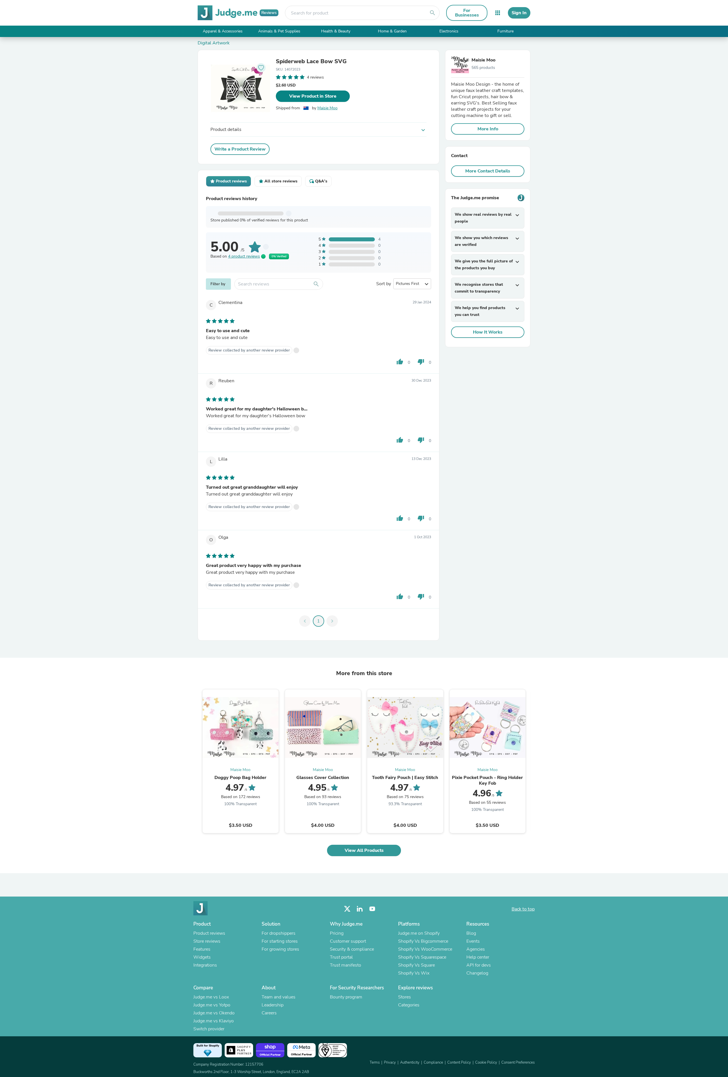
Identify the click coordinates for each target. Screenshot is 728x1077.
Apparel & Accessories (223, 31)
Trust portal (341, 957)
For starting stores (280, 941)
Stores (404, 997)
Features (201, 949)
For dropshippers (278, 933)
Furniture (505, 31)
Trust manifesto (345, 965)
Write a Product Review (240, 149)
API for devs (478, 965)
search (432, 12)
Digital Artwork (213, 43)
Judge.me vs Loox (211, 997)
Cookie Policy (486, 1062)
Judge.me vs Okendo (214, 1013)
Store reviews (206, 941)
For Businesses (467, 12)
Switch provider (208, 1029)
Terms (375, 1062)
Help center (477, 957)
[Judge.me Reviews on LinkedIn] (359, 908)
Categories (408, 1005)
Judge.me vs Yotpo (211, 1005)
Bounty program (346, 997)
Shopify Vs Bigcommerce (423, 941)
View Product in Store (312, 96)
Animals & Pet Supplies (279, 31)
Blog (471, 933)
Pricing (337, 933)
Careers (269, 1013)
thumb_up (399, 361)
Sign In (519, 13)
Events (473, 941)
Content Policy (459, 1062)
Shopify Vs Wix (413, 973)
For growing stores (280, 949)
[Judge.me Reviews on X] (347, 908)
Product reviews (209, 933)
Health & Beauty (335, 31)
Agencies (475, 949)
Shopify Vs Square (416, 965)
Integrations (205, 965)
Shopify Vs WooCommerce (425, 949)
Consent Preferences (518, 1062)
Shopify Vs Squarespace (422, 957)
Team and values (278, 997)
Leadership (273, 1005)
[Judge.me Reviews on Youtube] (372, 908)
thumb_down (420, 361)
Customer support (348, 941)
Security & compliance (352, 949)
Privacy (390, 1062)
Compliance (433, 1062)
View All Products (364, 850)
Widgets (202, 957)
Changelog (477, 973)
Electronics (448, 31)
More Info (487, 129)
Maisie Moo (327, 108)
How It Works (487, 332)
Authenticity (409, 1062)
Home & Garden (392, 31)
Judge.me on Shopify (419, 933)
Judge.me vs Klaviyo (213, 1021)
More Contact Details (487, 171)
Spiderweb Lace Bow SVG (311, 61)
